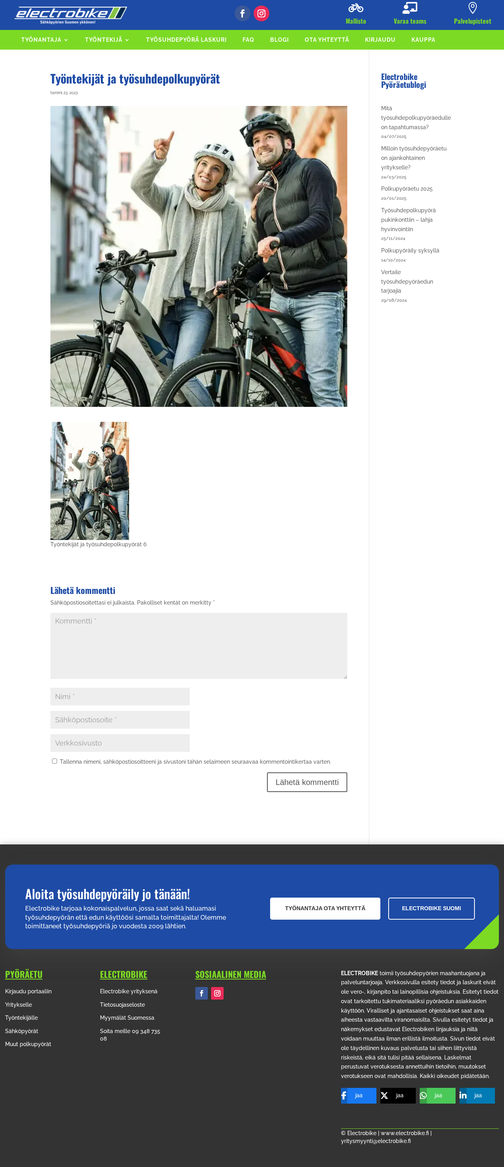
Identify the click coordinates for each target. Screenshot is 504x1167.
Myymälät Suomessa (127, 1018)
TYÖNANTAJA (41, 40)
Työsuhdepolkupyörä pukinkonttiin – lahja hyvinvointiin (408, 219)
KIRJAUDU (380, 40)
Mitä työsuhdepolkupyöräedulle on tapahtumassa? (416, 117)
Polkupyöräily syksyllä (410, 250)
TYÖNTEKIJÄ (103, 40)
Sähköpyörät (21, 1031)
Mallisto (356, 21)
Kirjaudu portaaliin (28, 991)
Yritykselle (18, 1005)
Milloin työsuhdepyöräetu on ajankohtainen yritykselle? (414, 158)
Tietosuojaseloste (122, 1005)
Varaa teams (410, 21)
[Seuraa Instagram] (261, 13)
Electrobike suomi (431, 908)
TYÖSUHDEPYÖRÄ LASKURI (186, 40)
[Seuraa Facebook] (242, 13)
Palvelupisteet (472, 21)
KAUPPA (423, 40)
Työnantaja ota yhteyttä (325, 908)
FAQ (248, 40)
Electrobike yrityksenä (129, 991)
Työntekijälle (21, 1018)
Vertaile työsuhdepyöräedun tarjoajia (407, 281)
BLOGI (279, 40)
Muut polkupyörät (28, 1044)
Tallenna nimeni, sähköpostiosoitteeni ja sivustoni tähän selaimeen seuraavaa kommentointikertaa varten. (195, 762)
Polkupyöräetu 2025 (407, 189)
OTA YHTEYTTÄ (327, 40)
